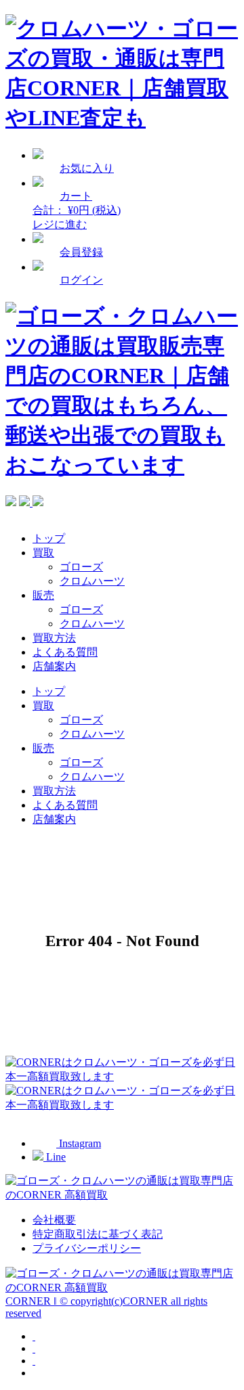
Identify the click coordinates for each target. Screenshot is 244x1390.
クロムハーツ (92, 581)
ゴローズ (81, 567)
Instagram (78, 1143)
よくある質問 (65, 652)
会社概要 (54, 1220)
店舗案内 (54, 666)
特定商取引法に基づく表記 (98, 1234)
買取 (43, 552)
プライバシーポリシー (87, 1248)
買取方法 (54, 638)
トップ (49, 538)
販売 (43, 595)
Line (54, 1157)
